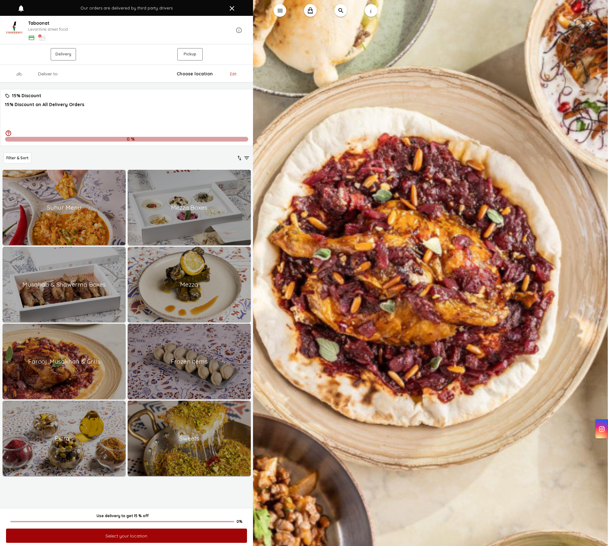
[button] (126, 30)
